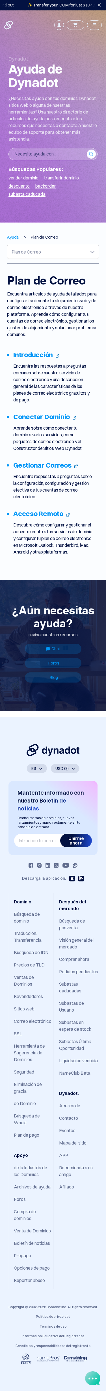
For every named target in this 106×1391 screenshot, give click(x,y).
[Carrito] (75, 25)
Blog (54, 677)
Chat (55, 648)
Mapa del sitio (72, 1143)
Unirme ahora (76, 841)
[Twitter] (56, 865)
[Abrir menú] (94, 25)
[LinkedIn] (48, 865)
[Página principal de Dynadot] (9, 25)
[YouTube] (65, 865)
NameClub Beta (74, 1073)
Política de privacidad (53, 1316)
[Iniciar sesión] (59, 25)
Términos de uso (53, 1326)
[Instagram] (39, 865)
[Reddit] (75, 865)
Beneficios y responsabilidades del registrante (53, 1346)
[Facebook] (31, 865)
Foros (53, 663)
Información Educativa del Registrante (53, 1336)
